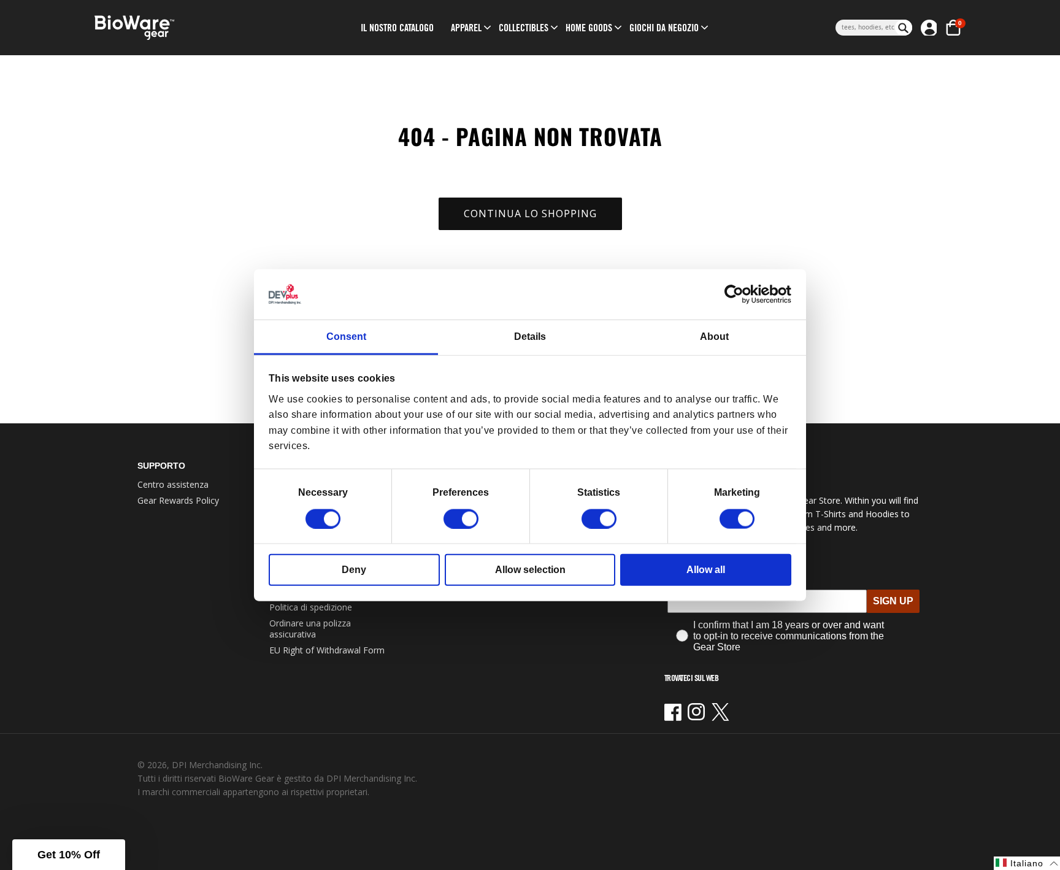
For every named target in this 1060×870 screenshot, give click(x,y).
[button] (466, 27)
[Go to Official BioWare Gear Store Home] (190, 27)
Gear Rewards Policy (178, 500)
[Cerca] (903, 28)
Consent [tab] (346, 336)
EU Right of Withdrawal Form (327, 650)
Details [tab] (530, 336)
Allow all (705, 569)
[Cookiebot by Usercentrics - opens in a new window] (737, 294)
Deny (354, 569)
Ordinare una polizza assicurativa (310, 628)
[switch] (461, 518)
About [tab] (714, 336)
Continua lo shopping (530, 213)
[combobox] (865, 28)
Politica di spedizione (310, 607)
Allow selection (530, 569)
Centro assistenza (173, 484)
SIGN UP (893, 601)
